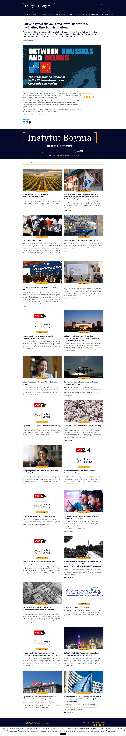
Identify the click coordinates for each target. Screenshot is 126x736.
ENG (102, 4)
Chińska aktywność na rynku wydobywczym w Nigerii (39, 288)
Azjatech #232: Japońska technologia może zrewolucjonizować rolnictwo (38, 196)
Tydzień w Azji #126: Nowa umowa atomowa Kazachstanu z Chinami (80, 472)
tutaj (23, 730)
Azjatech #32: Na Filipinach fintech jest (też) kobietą (41, 426)
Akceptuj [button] (63, 734)
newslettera (63, 155)
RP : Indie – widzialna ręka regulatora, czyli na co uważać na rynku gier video (81, 517)
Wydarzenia (73, 14)
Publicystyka (46, 14)
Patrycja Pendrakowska (28, 306)
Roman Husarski (68, 440)
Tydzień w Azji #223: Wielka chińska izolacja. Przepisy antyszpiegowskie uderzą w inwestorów (40, 563)
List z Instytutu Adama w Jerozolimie (77, 607)
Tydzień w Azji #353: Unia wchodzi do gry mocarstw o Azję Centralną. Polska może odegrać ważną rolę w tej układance (81, 338)
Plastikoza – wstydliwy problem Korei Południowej (82, 426)
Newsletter (105, 14)
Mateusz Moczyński (27, 622)
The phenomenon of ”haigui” (33, 240)
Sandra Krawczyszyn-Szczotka (71, 298)
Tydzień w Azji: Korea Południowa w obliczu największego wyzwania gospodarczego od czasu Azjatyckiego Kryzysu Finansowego (81, 197)
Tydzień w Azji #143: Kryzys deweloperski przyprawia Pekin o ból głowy (38, 337)
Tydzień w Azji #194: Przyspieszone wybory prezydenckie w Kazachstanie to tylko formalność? (41, 654)
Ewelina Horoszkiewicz (28, 257)
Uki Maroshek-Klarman (69, 619)
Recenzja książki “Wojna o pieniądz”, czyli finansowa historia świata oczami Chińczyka (38, 609)
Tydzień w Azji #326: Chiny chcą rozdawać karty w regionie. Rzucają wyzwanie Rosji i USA (82, 654)
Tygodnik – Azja (60, 14)
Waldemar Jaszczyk (68, 577)
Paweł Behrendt (68, 395)
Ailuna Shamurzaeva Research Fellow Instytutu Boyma (40, 383)
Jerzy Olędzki (67, 251)
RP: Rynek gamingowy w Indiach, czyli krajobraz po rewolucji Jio (40, 472)
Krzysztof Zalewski (27, 486)
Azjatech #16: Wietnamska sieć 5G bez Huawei (39, 516)
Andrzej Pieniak (67, 210)
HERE (40, 114)
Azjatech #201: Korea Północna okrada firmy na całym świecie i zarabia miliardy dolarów (39, 698)
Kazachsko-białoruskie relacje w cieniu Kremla (81, 240)
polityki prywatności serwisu (72, 155)
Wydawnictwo (93, 14)
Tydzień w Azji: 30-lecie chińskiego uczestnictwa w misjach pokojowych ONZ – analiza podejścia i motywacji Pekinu (82, 699)
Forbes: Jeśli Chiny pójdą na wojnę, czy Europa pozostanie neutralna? (81, 383)
